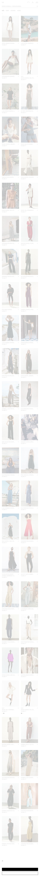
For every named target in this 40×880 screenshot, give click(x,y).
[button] (20, 869)
